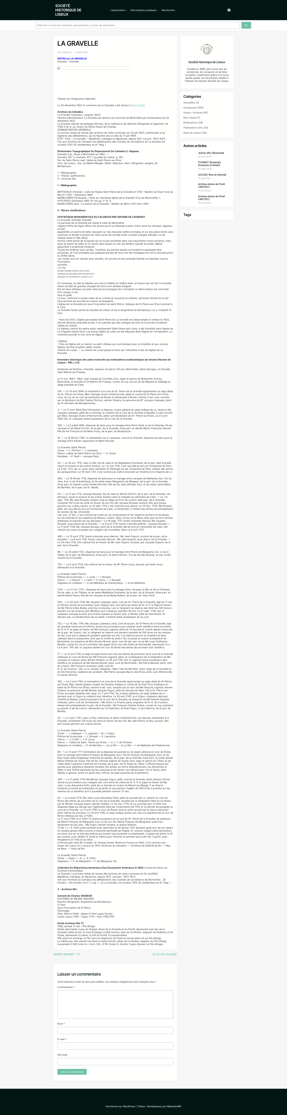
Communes (190, 107)
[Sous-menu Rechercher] (176, 10)
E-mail (62, 1039)
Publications (190, 122)
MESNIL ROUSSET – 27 (67, 954)
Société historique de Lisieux (68, 10)
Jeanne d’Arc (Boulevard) (211, 153)
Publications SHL (193, 127)
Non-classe (190, 117)
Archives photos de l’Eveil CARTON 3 (211, 185)
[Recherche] (246, 25)
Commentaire (66, 987)
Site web (62, 1054)
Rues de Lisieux (192, 132)
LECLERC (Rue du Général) (212, 174)
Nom (61, 1023)
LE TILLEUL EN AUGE (164, 954)
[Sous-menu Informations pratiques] (157, 10)
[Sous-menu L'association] (126, 10)
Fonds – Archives (193, 112)
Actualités (189, 102)
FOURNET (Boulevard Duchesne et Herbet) (209, 164)
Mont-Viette (138, 105)
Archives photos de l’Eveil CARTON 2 (211, 198)
